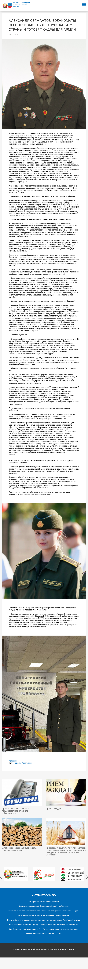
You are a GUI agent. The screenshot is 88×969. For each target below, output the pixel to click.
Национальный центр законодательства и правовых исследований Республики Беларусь (43, 911)
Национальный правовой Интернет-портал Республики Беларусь (43, 915)
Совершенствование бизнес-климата (40, 934)
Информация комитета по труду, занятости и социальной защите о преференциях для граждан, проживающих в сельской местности (66, 851)
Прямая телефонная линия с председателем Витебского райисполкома (15, 810)
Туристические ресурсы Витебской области (60, 929)
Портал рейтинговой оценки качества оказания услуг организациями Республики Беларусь (43, 920)
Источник (13, 761)
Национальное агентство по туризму (23, 925)
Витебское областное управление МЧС (24, 929)
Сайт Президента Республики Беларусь (43, 902)
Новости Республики (23, 763)
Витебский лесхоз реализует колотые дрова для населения (19, 849)
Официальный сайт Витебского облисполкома (59, 925)
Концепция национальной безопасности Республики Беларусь (44, 906)
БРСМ (60, 934)
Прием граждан (53, 808)
